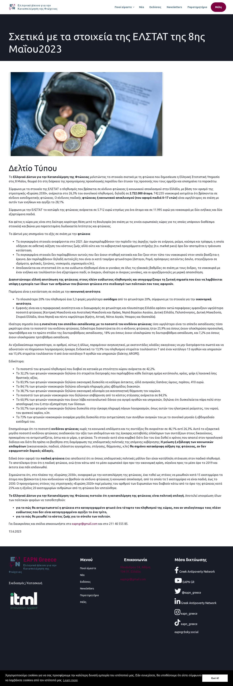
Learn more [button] (70, 680)
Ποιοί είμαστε (125, 9)
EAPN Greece (40, 559)
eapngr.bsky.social (186, 632)
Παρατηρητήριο (197, 7)
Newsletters (174, 7)
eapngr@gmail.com (133, 579)
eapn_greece (188, 613)
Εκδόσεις (155, 7)
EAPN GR (188, 582)
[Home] (12, 6)
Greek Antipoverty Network (197, 571)
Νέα (141, 7)
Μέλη (218, 7)
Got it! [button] (215, 678)
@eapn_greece (191, 592)
